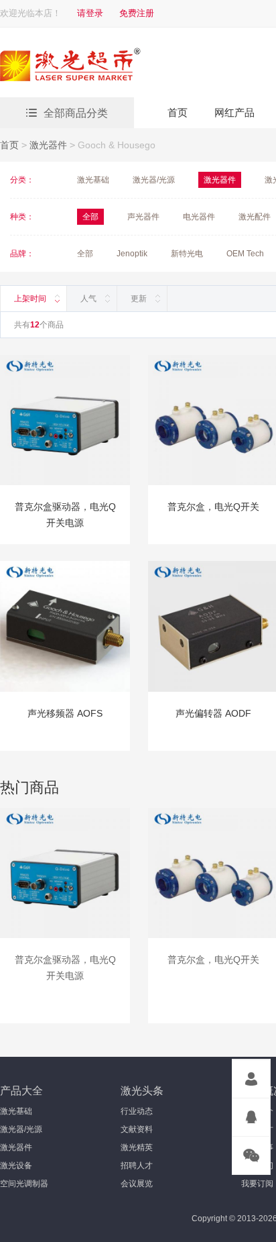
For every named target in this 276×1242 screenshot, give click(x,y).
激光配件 (254, 216)
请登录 (90, 13)
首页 (177, 112)
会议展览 (137, 1183)
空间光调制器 (24, 1183)
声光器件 (143, 216)
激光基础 (93, 180)
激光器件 (48, 145)
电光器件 (199, 216)
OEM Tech (245, 253)
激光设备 (16, 1165)
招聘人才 (137, 1165)
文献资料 (137, 1129)
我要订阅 (257, 1183)
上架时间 (30, 298)
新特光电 (187, 253)
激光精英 (137, 1147)
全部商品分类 (76, 113)
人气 (88, 298)
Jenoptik (132, 253)
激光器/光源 (154, 180)
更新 (139, 298)
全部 (85, 253)
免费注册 (136, 13)
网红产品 (234, 112)
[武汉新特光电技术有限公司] (117, 66)
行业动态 (137, 1111)
